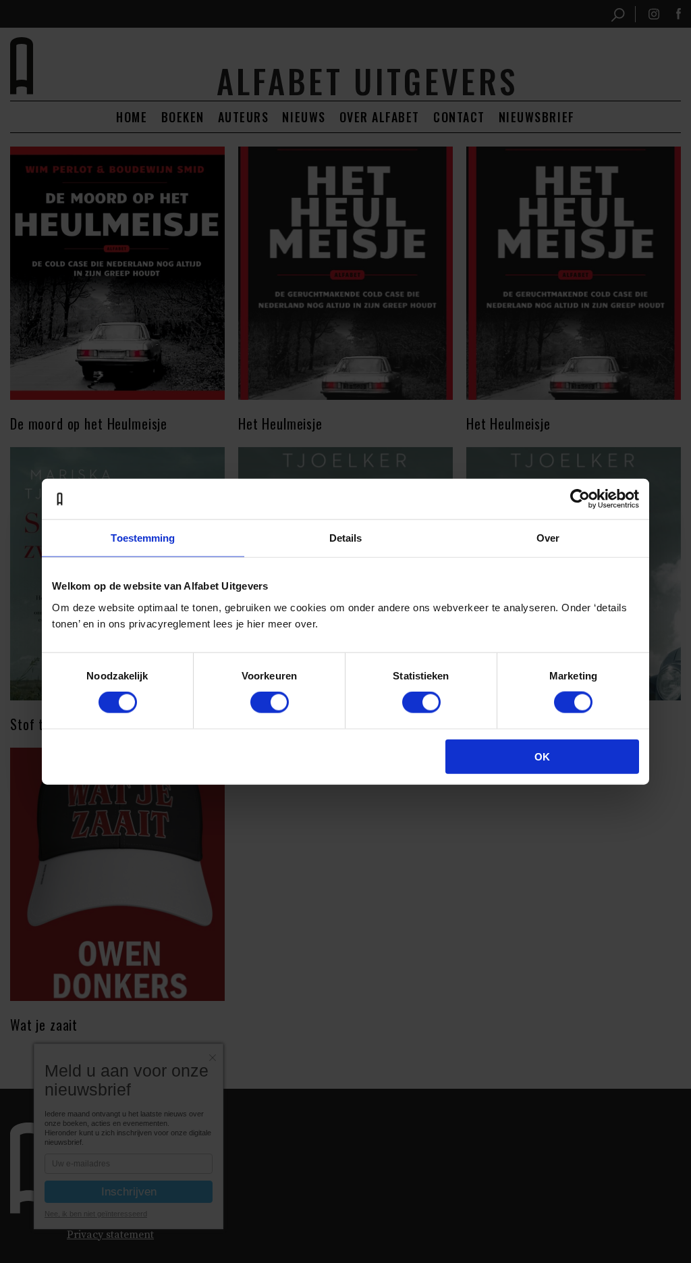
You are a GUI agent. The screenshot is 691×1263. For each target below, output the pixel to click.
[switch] (269, 702)
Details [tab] (345, 538)
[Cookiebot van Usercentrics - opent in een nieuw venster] (580, 499)
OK (542, 756)
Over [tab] (547, 538)
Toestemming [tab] (143, 538)
